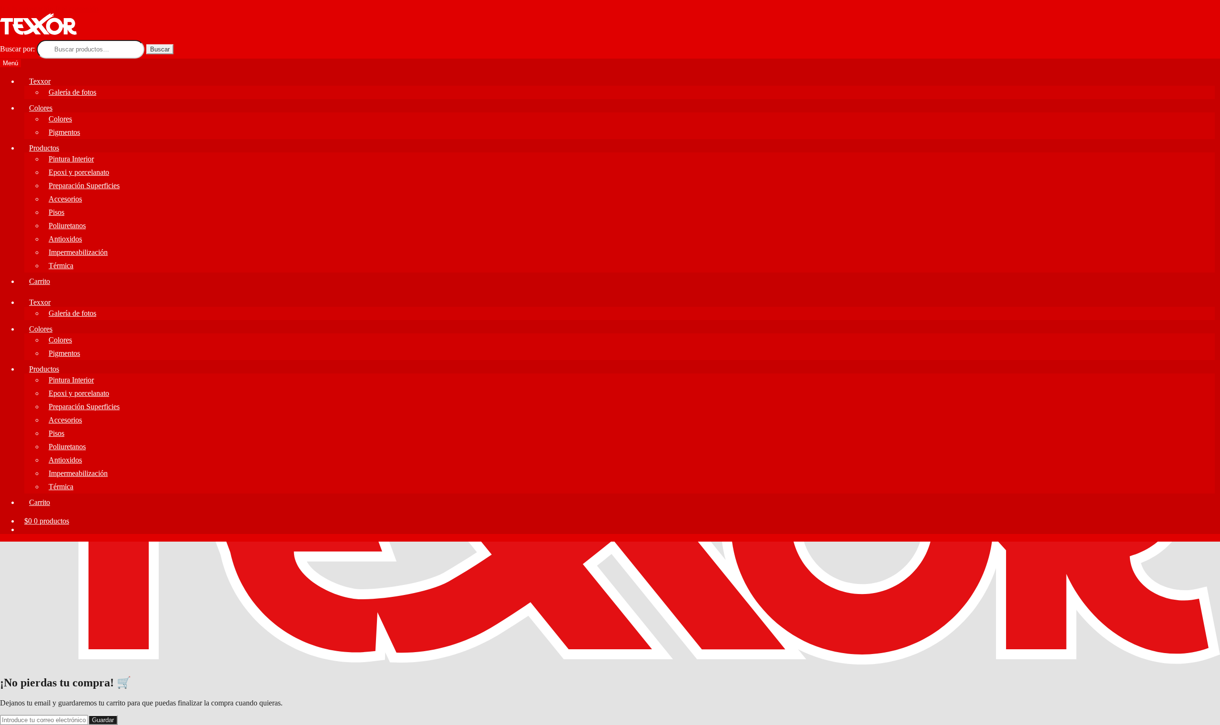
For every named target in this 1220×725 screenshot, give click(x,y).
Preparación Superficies (84, 185)
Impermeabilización (78, 252)
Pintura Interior (71, 159)
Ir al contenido (77, 9)
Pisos (56, 212)
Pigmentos (64, 132)
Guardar (103, 720)
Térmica (61, 266)
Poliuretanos (67, 226)
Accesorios (65, 199)
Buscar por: (17, 49)
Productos (44, 148)
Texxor (40, 81)
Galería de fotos (72, 92)
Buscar (160, 49)
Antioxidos (65, 239)
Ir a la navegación (26, 9)
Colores (40, 108)
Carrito (39, 281)
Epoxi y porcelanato (79, 172)
